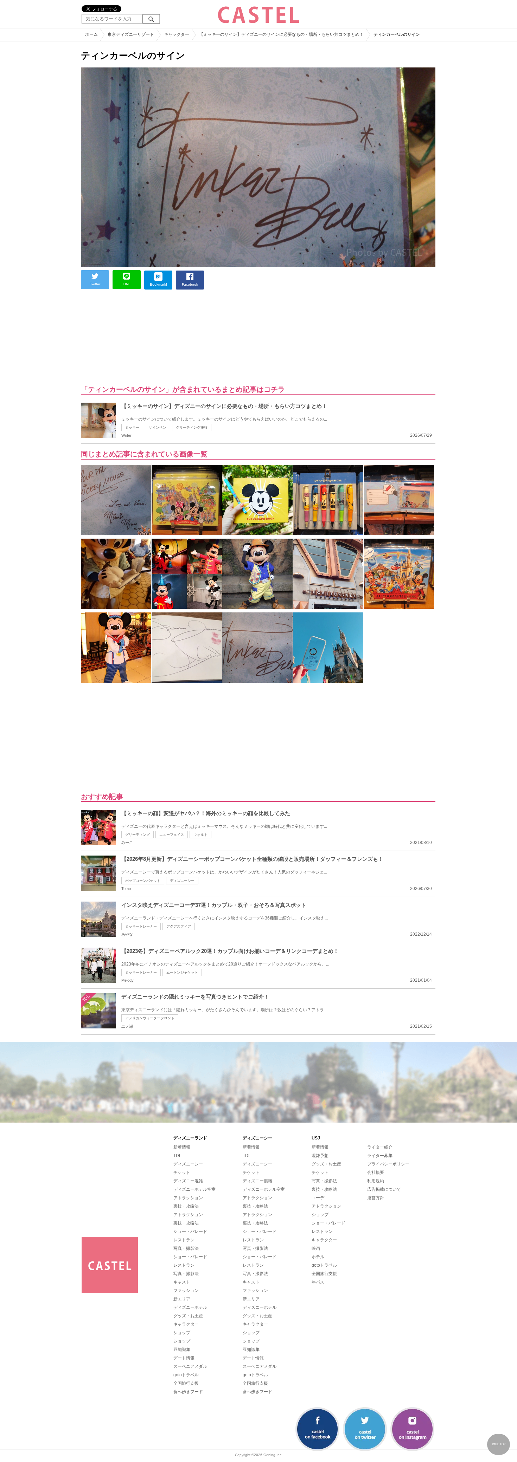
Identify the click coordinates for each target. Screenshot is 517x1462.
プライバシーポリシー (388, 1164)
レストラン (183, 1239)
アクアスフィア (178, 926)
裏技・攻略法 (186, 1206)
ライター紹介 (379, 1147)
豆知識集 (181, 1349)
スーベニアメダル (190, 1366)
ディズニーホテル (190, 1307)
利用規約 (375, 1180)
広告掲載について (384, 1189)
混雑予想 (320, 1155)
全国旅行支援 (186, 1383)
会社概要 (375, 1172)
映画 (316, 1248)
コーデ (318, 1197)
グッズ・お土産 (188, 1315)
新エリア (181, 1299)
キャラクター (186, 1324)
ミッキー (132, 427)
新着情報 (181, 1147)
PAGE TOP (498, 1444)
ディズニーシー (182, 881)
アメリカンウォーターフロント (149, 1018)
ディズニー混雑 (188, 1180)
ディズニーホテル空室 (194, 1189)
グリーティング (137, 835)
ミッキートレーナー (141, 926)
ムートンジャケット (182, 972)
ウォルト (200, 835)
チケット (181, 1172)
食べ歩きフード (188, 1391)
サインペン (157, 427)
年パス (318, 1282)
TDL (177, 1155)
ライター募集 (379, 1155)
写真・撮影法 (186, 1248)
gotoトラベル (186, 1374)
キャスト (181, 1282)
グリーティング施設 (192, 427)
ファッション (186, 1290)
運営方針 (375, 1197)
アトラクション (188, 1197)
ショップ (181, 1332)
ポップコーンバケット (142, 881)
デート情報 (183, 1358)
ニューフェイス (171, 835)
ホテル (318, 1256)
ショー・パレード (190, 1231)
